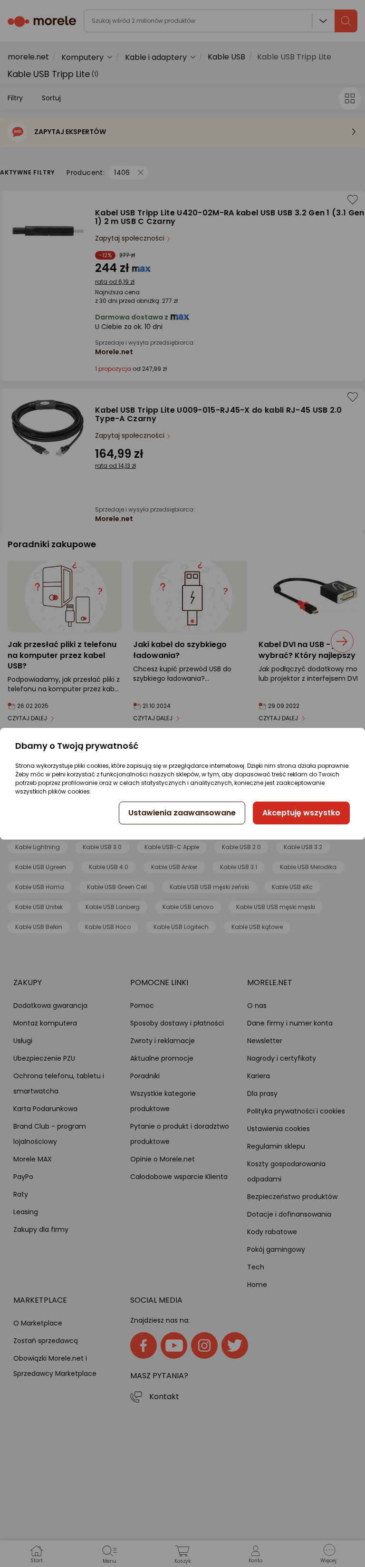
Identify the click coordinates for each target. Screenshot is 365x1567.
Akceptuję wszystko (301, 812)
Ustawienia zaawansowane (182, 812)
